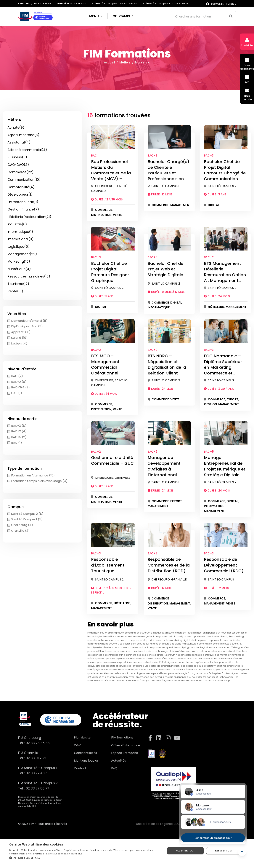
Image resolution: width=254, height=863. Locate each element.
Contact (80, 768)
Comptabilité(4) (21, 187)
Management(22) (22, 254)
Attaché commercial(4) (27, 149)
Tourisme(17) (18, 283)
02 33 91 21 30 (36, 758)
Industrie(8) (17, 224)
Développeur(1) (20, 194)
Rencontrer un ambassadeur (213, 837)
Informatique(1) (20, 231)
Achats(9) (15, 127)
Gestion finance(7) (23, 209)
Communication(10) (24, 179)
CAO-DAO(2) (18, 164)
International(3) (20, 239)
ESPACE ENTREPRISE (223, 4)
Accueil (109, 62)
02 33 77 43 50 (37, 773)
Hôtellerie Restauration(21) (29, 216)
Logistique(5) (18, 246)
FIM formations (122, 737)
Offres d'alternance (125, 745)
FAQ (114, 768)
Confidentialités (85, 753)
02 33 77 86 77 (37, 788)
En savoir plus (74, 853)
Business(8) (17, 157)
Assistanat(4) (18, 142)
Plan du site (82, 737)
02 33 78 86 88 (38, 743)
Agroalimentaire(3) (23, 135)
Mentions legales (86, 760)
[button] (85, 858)
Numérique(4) (19, 269)
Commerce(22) (20, 172)
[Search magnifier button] (230, 16)
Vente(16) (15, 291)
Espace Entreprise (124, 753)
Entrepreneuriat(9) (22, 202)
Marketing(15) (18, 261)
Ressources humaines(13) (28, 276)
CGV (77, 745)
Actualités (118, 760)
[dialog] (127, 851)
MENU (94, 16)
